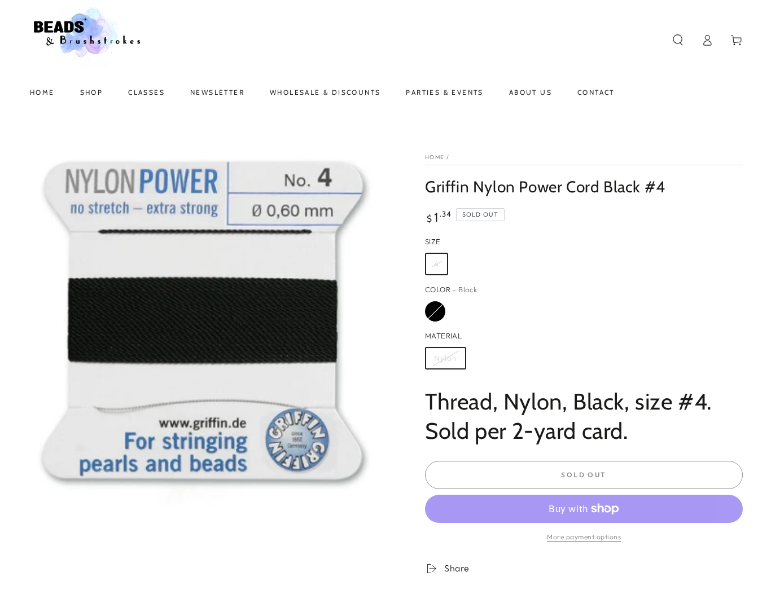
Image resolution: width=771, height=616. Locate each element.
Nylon (445, 358)
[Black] (435, 311)
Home (434, 157)
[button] (678, 40)
